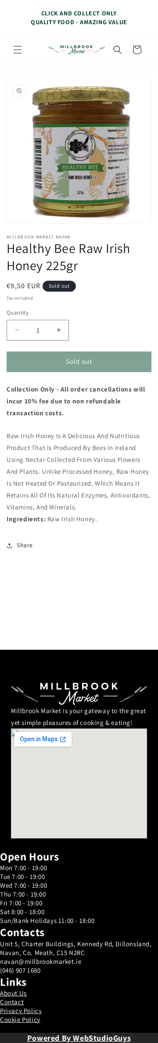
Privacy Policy (21, 1010)
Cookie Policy (20, 1019)
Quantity (18, 312)
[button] (17, 49)
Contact (12, 1002)
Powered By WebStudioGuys (79, 1038)
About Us (13, 993)
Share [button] (25, 545)
